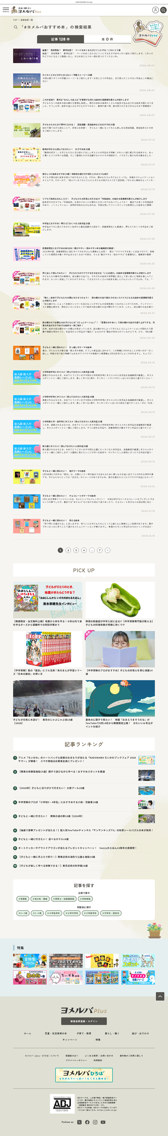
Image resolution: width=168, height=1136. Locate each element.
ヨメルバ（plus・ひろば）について (42, 1055)
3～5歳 (38, 913)
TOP (15, 19)
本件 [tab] (107, 39)
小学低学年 (54, 913)
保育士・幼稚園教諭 (64, 898)
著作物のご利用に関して (131, 1055)
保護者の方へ (72, 1055)
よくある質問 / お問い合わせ (99, 1055)
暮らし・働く (112, 1033)
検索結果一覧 (27, 19)
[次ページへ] (107, 550)
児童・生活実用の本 (56, 1033)
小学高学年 (91, 913)
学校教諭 (86, 898)
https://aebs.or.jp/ (107, 1110)
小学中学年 (73, 913)
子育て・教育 (84, 1033)
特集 (98, 1039)
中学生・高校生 (111, 913)
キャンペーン (70, 1039)
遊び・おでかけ (140, 1033)
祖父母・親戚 (41, 898)
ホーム (27, 1033)
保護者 (24, 898)
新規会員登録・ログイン (84, 1021)
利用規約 (98, 1060)
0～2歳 (24, 913)
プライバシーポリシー (76, 1060)
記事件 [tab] (60, 39)
